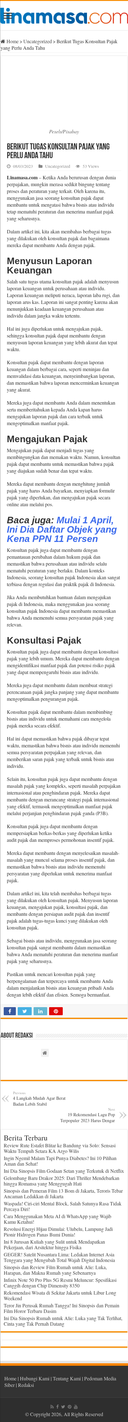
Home (12, 41)
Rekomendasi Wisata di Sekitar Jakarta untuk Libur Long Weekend (60, 1295)
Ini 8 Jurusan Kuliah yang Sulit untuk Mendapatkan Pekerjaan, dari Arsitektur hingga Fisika (54, 1244)
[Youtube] (75, 1407)
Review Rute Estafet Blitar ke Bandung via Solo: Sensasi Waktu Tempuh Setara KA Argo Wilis (60, 1148)
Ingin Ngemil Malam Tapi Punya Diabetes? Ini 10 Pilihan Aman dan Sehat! (60, 1161)
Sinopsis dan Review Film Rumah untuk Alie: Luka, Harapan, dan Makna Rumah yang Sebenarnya (55, 1270)
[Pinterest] (69, 1407)
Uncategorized (37, 41)
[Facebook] (57, 1407)
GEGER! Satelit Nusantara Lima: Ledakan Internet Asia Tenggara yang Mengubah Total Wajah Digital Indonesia (59, 1257)
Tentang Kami (67, 1378)
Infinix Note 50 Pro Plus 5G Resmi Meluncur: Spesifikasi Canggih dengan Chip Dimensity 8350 (60, 1283)
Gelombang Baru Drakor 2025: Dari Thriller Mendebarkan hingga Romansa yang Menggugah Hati (61, 1181)
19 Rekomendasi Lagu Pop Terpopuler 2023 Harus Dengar (87, 1115)
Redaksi (26, 1385)
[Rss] (52, 1407)
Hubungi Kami (34, 1378)
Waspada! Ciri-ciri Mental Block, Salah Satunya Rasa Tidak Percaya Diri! (62, 1206)
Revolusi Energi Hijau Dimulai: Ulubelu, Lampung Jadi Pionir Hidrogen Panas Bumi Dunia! (58, 1232)
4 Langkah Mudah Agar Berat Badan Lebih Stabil (39, 1098)
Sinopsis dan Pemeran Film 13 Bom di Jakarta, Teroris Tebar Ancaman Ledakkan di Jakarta (63, 1193)
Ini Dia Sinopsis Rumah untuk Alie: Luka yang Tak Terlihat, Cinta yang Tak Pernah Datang (63, 1321)
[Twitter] (63, 1407)
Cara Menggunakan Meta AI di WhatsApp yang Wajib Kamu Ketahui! (57, 1219)
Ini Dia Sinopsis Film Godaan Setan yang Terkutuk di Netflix (64, 1170)
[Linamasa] (64, 14)
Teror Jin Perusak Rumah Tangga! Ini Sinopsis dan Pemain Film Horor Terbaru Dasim (61, 1308)
